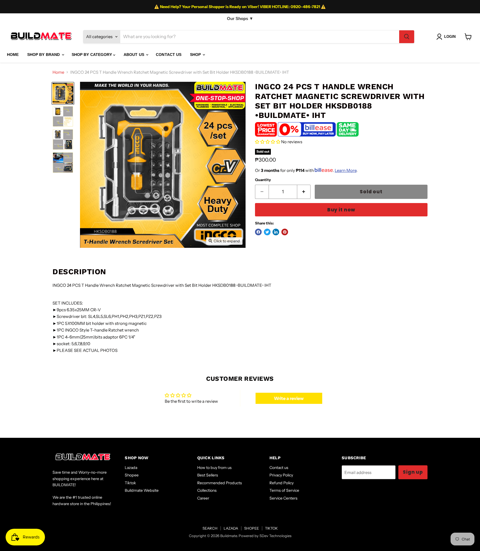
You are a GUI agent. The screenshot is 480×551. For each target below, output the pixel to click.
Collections (207, 490)
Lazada (131, 467)
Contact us (278, 467)
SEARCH (210, 528)
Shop (196, 54)
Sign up (413, 472)
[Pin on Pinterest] (284, 232)
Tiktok (130, 482)
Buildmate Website (142, 490)
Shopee (132, 475)
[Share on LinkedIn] (275, 232)
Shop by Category (92, 54)
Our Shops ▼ (240, 18)
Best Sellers (207, 475)
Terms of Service (284, 490)
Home (58, 72)
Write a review (289, 398)
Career (203, 498)
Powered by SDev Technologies (265, 535)
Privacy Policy (281, 475)
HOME (13, 54)
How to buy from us (214, 467)
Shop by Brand (44, 54)
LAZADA (231, 528)
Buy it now (341, 209)
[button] (267, 141)
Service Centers (283, 498)
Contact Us (168, 54)
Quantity (263, 180)
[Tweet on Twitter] (267, 232)
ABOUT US (134, 54)
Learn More (345, 170)
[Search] (406, 36)
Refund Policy (281, 482)
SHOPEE (251, 528)
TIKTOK (271, 528)
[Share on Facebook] (258, 232)
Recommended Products (219, 482)
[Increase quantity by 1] (304, 192)
